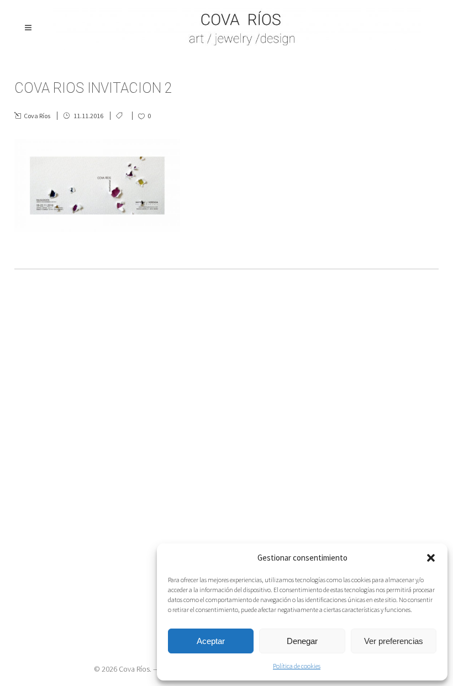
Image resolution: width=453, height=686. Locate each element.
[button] (430, 557)
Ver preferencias (393, 641)
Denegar (302, 641)
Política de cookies (296, 666)
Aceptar (211, 641)
